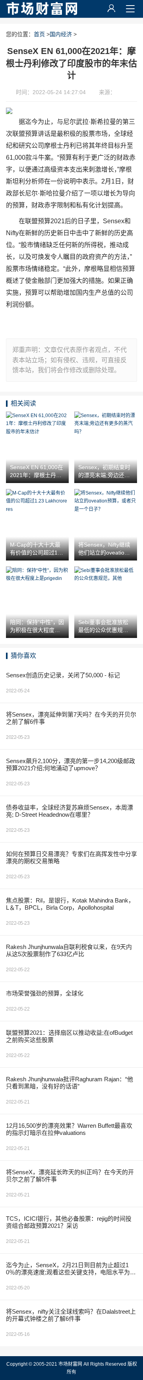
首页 (39, 34)
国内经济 (61, 34)
